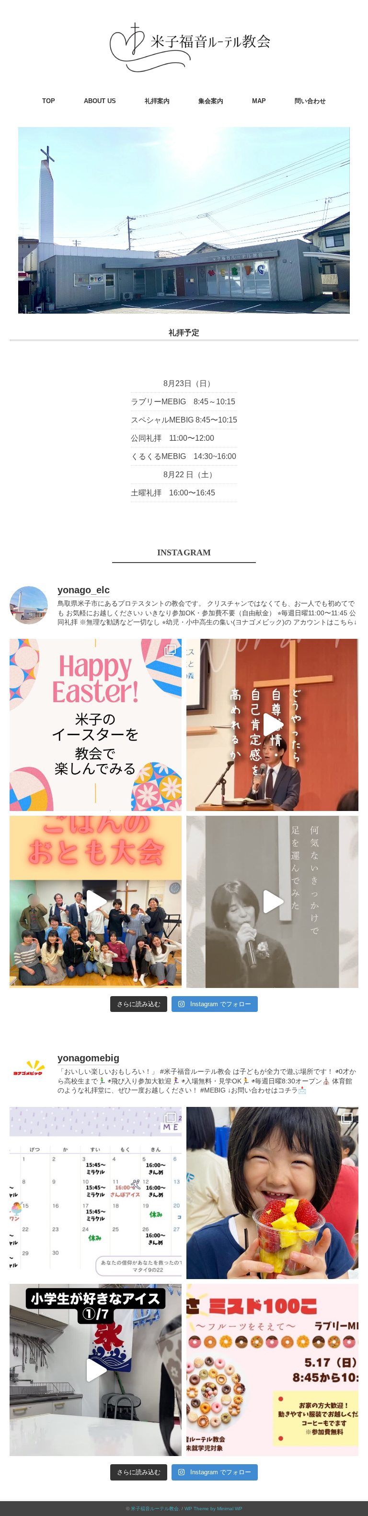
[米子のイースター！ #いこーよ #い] (96, 725)
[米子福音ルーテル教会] (184, 21)
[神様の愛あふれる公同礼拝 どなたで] (272, 902)
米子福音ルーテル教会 (155, 1508)
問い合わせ (310, 101)
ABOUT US (100, 101)
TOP (48, 101)
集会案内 (210, 101)
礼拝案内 (157, 101)
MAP (259, 101)
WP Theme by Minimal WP (213, 1508)
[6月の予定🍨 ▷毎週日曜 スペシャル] (96, 1193)
